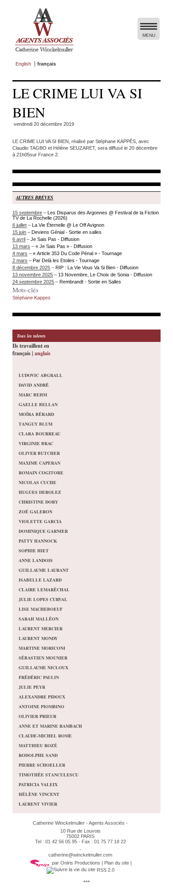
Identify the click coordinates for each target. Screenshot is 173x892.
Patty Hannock (38, 541)
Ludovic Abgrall (41, 375)
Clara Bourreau (39, 433)
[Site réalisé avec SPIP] (40, 862)
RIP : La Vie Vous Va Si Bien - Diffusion (96, 267)
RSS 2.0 (104, 870)
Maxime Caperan (39, 463)
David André (34, 385)
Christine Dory (38, 502)
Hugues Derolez (40, 492)
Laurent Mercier (41, 628)
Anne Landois (36, 560)
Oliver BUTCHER (39, 453)
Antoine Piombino (41, 706)
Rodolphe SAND (38, 755)
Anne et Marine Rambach (50, 726)
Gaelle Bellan (38, 404)
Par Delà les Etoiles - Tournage (66, 260)
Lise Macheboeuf (41, 609)
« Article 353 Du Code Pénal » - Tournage (77, 253)
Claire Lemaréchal (44, 589)
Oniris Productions (80, 862)
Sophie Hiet (34, 550)
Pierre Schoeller (42, 765)
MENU (148, 35)
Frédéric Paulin (39, 677)
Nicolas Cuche (37, 482)
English (23, 63)
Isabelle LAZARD (40, 580)
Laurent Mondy (38, 638)
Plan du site (116, 862)
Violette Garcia (40, 521)
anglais (43, 353)
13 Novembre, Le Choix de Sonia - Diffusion (105, 274)
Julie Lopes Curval (43, 599)
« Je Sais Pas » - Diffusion (63, 246)
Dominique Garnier (43, 531)
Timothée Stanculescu (49, 775)
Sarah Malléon (39, 619)
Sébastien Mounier (43, 658)
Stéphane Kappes (31, 297)
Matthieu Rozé (38, 745)
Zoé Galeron (35, 511)
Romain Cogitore (41, 472)
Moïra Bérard (36, 414)
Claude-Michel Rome (45, 736)
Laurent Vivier (38, 804)
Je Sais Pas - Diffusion (55, 239)
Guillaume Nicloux (43, 667)
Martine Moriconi (42, 648)
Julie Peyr (32, 687)
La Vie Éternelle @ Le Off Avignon (68, 225)
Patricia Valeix (38, 784)
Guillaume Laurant (44, 570)
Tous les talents (31, 336)
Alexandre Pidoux (42, 697)
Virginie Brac (36, 443)
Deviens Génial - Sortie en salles (66, 232)
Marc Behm (33, 395)
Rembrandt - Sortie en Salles (90, 281)
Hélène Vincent (39, 794)
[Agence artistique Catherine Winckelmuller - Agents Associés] (44, 53)
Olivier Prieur (37, 716)
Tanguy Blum (35, 424)
